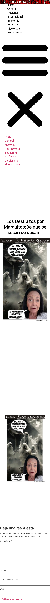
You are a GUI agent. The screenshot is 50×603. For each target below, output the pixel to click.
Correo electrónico (9, 580)
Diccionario (14, 28)
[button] (25, 85)
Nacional (12, 12)
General (11, 8)
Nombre (4, 570)
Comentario (6, 541)
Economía (13, 20)
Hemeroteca (14, 32)
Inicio (10, 4)
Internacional (15, 16)
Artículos (12, 24)
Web (2, 589)
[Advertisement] (25, 193)
